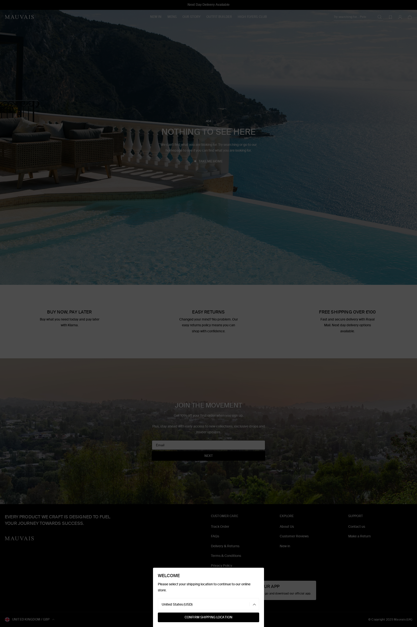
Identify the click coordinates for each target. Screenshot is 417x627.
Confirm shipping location (208, 617)
